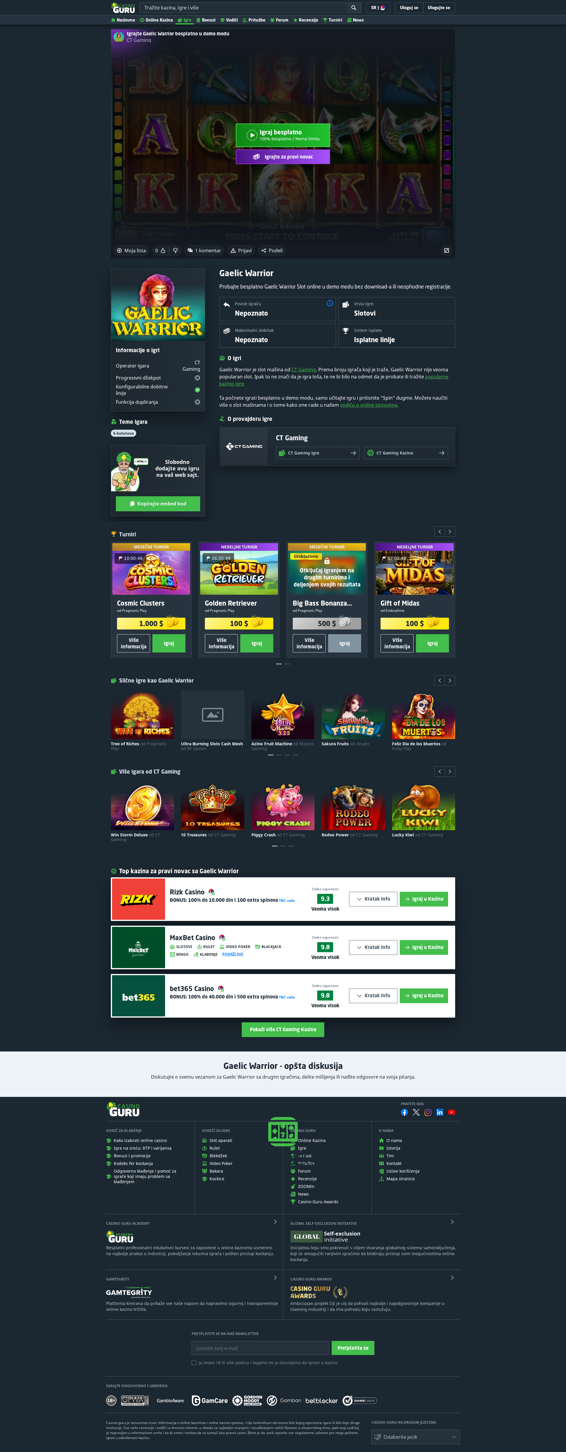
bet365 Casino (193, 988)
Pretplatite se (353, 1348)
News (358, 20)
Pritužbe (257, 20)
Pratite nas (412, 1104)
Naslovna (126, 20)
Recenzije (308, 20)
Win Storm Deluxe (135, 837)
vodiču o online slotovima (368, 405)
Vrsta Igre (364, 303)
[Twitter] (416, 1112)
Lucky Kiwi (417, 835)
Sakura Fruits (346, 743)
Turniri (335, 20)
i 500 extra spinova (233, 996)
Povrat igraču (248, 303)
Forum (282, 20)
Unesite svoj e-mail (212, 1344)
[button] (272, 250)
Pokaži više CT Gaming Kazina (283, 1029)
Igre (187, 20)
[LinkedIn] (439, 1112)
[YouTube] (451, 1112)
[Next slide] (450, 531)
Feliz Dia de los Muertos (419, 746)
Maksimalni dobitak (254, 330)
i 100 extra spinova (233, 900)
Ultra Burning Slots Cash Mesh (212, 746)
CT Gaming (139, 40)
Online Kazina (159, 20)
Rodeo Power (350, 835)
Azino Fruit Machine (282, 746)
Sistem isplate (368, 330)
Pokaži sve (232, 954)
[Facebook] (404, 1112)
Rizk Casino (188, 892)
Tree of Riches (139, 746)
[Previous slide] (439, 531)
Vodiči (232, 20)
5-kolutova (123, 433)
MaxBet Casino (193, 937)
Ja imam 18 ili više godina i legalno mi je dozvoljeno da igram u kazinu (268, 1362)
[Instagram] (428, 1112)
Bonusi (208, 20)
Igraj (169, 643)
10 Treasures (208, 835)
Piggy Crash (278, 835)
